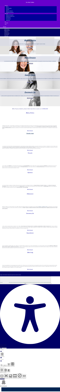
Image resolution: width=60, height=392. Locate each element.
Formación (6, 5)
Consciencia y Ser (6, 33)
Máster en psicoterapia (9, 10)
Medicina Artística (7, 30)
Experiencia (6, 13)
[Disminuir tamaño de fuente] (1, 351)
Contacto (4, 26)
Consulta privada (30, 133)
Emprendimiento (8, 18)
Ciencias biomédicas (8, 8)
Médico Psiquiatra (6, 29)
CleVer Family (8, 20)
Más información (30, 47)
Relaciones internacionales (9, 14)
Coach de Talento (30, 75)
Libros (5, 24)
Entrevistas (6, 22)
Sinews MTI (39, 206)
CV (5, 21)
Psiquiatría (7, 9)
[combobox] (25, 280)
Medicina (7, 6)
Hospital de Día (8, 17)
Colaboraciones (6, 31)
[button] (51, 283)
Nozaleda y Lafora (44, 206)
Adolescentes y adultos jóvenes (10, 16)
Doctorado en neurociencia (9, 12)
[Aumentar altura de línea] (1, 357)
